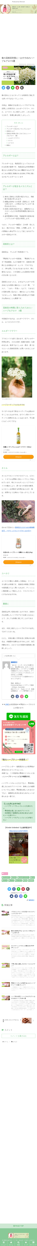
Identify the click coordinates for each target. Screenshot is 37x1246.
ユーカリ (11, 143)
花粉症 (31, 880)
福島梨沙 (14, 662)
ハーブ (12, 880)
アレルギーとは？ (12, 126)
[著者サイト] (12, 696)
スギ (33, 877)
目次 (15, 123)
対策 (25, 880)
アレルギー (6, 877)
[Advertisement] (18, 35)
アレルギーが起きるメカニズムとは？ (18, 129)
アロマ (14, 877)
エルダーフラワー (14, 138)
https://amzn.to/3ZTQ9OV (18, 831)
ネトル (10, 140)
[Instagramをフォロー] (22, 696)
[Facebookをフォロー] (17, 696)
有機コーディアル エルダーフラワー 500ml (17, 447)
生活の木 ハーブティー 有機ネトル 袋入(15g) (18, 552)
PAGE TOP (19, 1226)
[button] (33, 595)
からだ (5, 873)
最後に (8, 145)
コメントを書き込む (18, 1036)
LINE (7, 704)
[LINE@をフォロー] (26, 696)
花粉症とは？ (10, 131)
